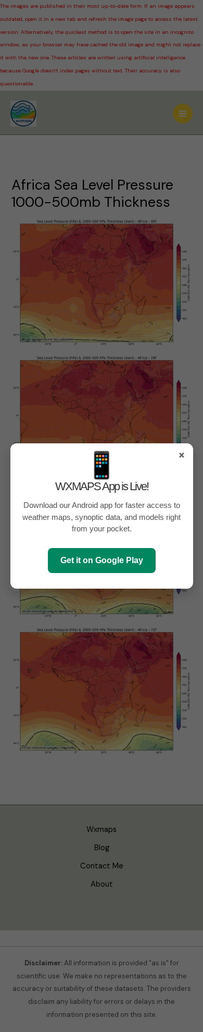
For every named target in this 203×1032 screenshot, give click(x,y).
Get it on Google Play (101, 560)
